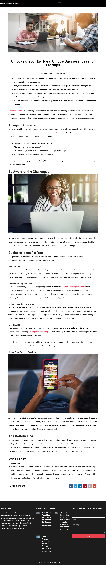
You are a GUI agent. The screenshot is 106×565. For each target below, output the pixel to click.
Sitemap (65, 562)
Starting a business (15, 111)
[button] (59, 3)
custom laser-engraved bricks (74, 287)
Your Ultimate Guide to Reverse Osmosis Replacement (47, 542)
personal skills (55, 133)
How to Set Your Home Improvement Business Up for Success (47, 517)
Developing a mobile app (38, 332)
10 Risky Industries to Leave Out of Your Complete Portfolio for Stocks (64, 520)
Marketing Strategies (61, 73)
